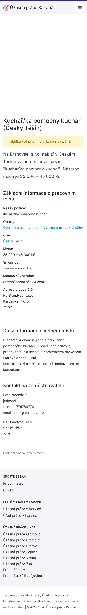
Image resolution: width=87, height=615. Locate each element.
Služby (77, 227)
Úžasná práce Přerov (20, 546)
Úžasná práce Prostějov (22, 540)
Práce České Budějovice (22, 576)
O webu (9, 490)
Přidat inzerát (14, 483)
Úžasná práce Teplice (20, 552)
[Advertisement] (43, 68)
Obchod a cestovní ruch (22, 227)
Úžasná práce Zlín (17, 564)
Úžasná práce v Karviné (22, 509)
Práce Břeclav (14, 570)
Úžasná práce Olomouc (22, 534)
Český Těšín (12, 241)
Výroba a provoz (56, 227)
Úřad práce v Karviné (20, 515)
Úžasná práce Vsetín (19, 558)
